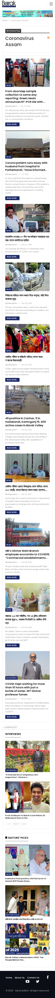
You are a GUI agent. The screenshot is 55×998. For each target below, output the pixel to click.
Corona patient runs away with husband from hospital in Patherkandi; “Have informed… (26, 166)
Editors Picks (12, 915)
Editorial (10, 953)
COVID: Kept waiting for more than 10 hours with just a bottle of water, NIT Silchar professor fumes (25, 689)
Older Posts (11, 727)
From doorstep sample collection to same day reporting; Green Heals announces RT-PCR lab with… (25, 96)
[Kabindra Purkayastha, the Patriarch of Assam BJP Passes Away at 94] (27, 860)
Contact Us (33, 977)
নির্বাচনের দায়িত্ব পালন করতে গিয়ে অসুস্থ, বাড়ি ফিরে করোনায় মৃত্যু (26, 297)
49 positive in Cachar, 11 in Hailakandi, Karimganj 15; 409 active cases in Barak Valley (25, 421)
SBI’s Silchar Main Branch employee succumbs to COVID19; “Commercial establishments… (27, 554)
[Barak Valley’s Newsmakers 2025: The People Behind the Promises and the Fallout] (27, 939)
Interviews (11, 678)
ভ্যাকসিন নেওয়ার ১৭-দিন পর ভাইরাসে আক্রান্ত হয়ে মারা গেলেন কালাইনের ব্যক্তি (27, 238)
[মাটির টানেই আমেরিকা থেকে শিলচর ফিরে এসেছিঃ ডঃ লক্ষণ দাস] (27, 900)
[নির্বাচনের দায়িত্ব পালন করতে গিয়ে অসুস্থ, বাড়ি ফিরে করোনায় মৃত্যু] (27, 277)
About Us (19, 977)
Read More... (12, 124)
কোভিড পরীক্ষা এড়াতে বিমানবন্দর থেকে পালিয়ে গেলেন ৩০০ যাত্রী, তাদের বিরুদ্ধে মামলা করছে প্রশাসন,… (26, 488)
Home (9, 977)
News (8, 85)
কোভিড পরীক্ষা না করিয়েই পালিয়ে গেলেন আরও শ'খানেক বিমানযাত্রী (24, 358)
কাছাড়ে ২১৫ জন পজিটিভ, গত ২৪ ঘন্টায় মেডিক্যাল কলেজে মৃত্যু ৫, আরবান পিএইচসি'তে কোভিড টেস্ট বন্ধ (25, 619)
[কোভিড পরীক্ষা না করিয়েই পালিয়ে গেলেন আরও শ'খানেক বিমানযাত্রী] (27, 338)
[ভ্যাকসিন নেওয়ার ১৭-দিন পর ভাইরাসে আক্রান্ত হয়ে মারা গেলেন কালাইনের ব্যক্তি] (27, 218)
